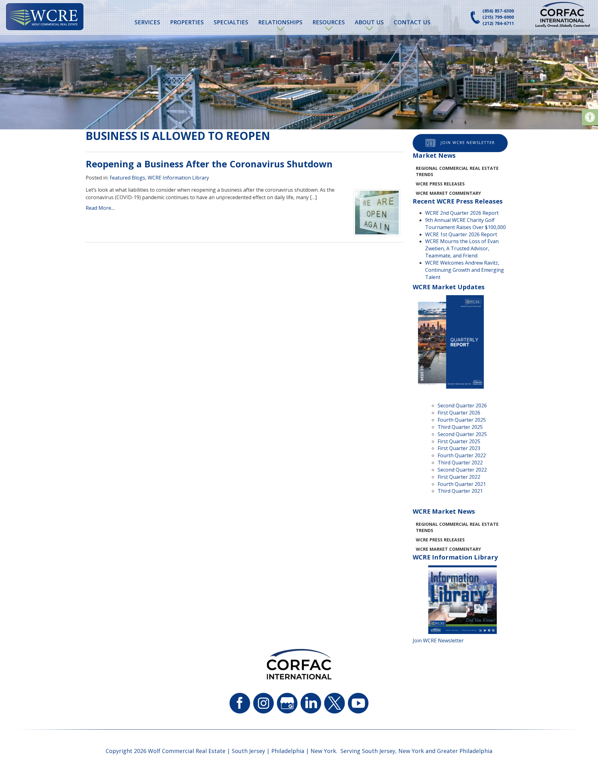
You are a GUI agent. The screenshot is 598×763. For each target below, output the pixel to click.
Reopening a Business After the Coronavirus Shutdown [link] (209, 164)
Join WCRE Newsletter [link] (468, 142)
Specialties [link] (231, 22)
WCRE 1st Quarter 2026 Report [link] (461, 234)
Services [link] (147, 22)
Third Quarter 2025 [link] (460, 427)
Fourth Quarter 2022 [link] (462, 455)
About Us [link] (369, 22)
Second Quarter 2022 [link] (462, 469)
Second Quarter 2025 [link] (462, 434)
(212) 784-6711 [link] (498, 23)
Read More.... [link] (100, 207)
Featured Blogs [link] (127, 177)
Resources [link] (328, 22)
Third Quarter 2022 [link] (460, 462)
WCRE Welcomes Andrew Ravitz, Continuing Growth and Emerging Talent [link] (464, 270)
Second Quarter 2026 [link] (462, 405)
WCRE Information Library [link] (178, 177)
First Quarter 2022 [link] (459, 476)
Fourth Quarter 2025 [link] (462, 419)
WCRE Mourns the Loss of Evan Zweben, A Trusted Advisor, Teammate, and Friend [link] (462, 248)
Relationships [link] (280, 22)
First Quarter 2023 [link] (459, 448)
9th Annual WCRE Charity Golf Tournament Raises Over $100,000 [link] (465, 224)
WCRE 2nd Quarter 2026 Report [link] (462, 212)
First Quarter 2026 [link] (459, 412)
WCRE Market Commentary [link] (448, 193)
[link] (590, 117)
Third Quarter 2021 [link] (460, 490)
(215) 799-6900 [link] (498, 17)
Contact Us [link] (412, 22)
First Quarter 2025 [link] (459, 441)
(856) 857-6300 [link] (498, 11)
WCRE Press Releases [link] (440, 184)
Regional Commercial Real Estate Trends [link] (457, 171)
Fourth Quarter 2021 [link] (462, 484)
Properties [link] (187, 22)
